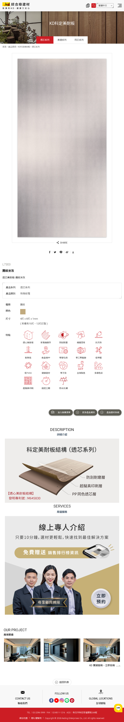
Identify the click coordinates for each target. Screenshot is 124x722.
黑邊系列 (62, 40)
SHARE (63, 242)
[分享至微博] (67, 252)
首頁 (4, 47)
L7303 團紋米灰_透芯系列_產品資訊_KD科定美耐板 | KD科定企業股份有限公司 (15, 5)
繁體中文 (102, 5)
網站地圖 (23, 718)
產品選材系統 (113, 412)
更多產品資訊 (88, 412)
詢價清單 (88, 5)
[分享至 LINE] (61, 252)
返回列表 (64, 682)
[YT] (56, 700)
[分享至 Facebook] (49, 252)
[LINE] (67, 700)
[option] (22, 650)
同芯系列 (79, 40)
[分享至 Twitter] (55, 252)
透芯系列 (44, 40)
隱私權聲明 (36, 718)
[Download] (73, 252)
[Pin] (72, 700)
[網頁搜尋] (93, 5)
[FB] (51, 700)
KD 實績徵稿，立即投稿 (102, 665)
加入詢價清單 (64, 412)
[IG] (61, 700)
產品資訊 (12, 47)
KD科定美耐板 (24, 47)
